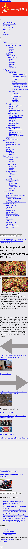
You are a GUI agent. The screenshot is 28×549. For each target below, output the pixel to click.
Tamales (11, 163)
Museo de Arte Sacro (15, 129)
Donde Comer (7, 29)
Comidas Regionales (12, 158)
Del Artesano (16, 96)
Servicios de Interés (9, 27)
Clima (4, 32)
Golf (10, 66)
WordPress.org (7, 534)
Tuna (10, 173)
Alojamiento (6, 25)
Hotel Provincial (11, 222)
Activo (5, 42)
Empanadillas (13, 183)
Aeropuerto (9, 224)
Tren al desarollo (11, 55)
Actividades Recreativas (13, 45)
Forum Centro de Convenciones (16, 195)
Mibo (11, 130)
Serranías (9, 151)
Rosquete (15, 93)
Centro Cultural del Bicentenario (15, 133)
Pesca (11, 47)
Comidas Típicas (11, 164)
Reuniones (6, 192)
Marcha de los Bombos (16, 110)
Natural (5, 141)
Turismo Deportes (11, 57)
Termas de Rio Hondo (9, 203)
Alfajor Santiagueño (15, 186)
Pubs (10, 50)
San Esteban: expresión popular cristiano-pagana (20, 83)
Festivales (12, 91)
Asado (11, 159)
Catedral (12, 120)
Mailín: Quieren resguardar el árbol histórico (14, 438)
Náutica (11, 59)
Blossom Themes (7, 539)
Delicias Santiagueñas (12, 180)
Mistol (11, 176)
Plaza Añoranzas (11, 197)
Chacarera (15, 101)
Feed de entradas (8, 531)
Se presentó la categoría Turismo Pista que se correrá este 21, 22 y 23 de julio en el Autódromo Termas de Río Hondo (15, 516)
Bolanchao (12, 188)
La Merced (12, 118)
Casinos (8, 54)
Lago (7, 217)
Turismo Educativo (12, 139)
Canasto (15, 98)
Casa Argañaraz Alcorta (16, 135)
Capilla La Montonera (15, 117)
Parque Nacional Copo (13, 144)
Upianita (11, 112)
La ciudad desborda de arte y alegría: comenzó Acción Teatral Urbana (14, 521)
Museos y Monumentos (13, 127)
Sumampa (12, 152)
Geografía (6, 34)
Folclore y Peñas (8, 22)
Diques (8, 146)
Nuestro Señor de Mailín (19, 86)
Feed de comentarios (9, 533)
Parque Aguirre (11, 142)
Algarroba (12, 175)
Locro (11, 169)
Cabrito (11, 168)
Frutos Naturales (11, 171)
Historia (5, 31)
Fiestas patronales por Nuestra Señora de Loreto (19, 77)
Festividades (13, 72)
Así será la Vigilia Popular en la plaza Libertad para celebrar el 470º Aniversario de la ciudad (13, 503)
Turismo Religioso (11, 113)
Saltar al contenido (5, 1)
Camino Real (10, 137)
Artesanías (9, 219)
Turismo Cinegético (12, 44)
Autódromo (12, 67)
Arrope (11, 190)
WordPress (3, 541)
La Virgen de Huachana (19, 74)
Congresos (9, 193)
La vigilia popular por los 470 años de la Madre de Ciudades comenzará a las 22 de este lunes (14, 511)
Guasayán (12, 154)
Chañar (11, 178)
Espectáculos (10, 212)
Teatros (11, 49)
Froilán (11, 108)
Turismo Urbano (11, 125)
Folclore (8, 103)
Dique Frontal (10, 210)
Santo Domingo (14, 123)
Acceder (5, 529)
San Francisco (13, 122)
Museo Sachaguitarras (16, 105)
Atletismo (12, 64)
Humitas (11, 161)
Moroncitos (12, 181)
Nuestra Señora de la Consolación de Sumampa (20, 88)
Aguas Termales (11, 205)
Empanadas (12, 166)
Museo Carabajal (14, 106)
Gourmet (6, 156)
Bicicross (12, 62)
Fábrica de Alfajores (12, 214)
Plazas (8, 147)
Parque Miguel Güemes (13, 215)
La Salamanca (16, 95)
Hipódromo (12, 61)
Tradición (15, 100)
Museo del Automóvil (12, 226)
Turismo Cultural (11, 71)
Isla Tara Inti (10, 149)
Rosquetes (12, 185)
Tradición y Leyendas (9, 24)
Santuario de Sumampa (16, 115)
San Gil (14, 81)
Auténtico (6, 69)
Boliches (12, 52)
